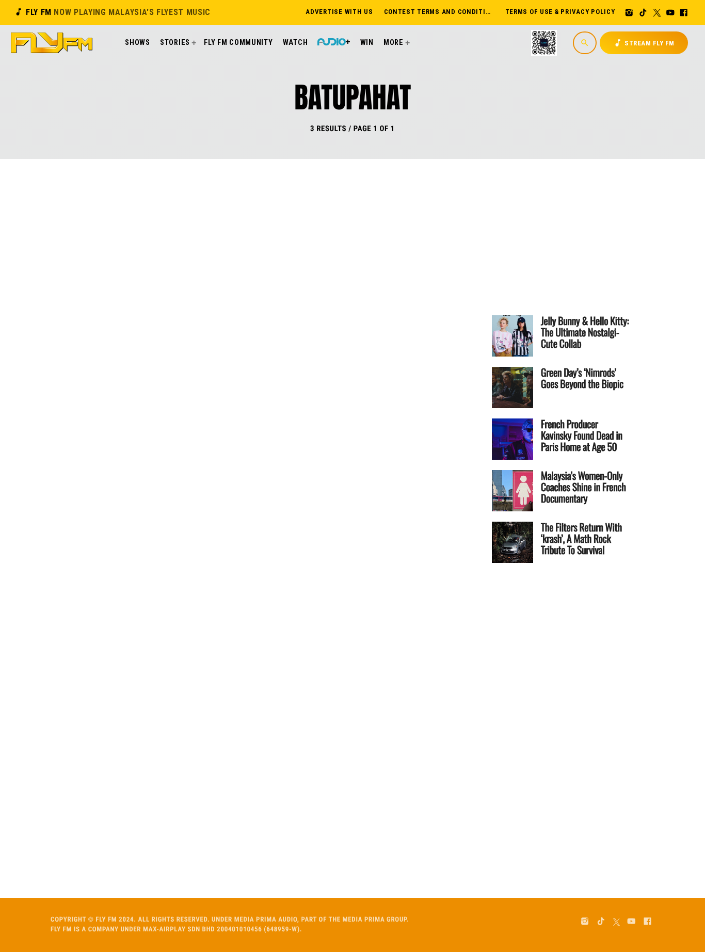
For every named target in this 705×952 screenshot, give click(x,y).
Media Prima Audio (265, 920)
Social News (237, 253)
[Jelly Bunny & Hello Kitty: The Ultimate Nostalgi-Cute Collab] (512, 336)
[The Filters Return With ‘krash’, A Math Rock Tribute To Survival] (512, 542)
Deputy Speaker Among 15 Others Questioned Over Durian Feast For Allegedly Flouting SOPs (310, 294)
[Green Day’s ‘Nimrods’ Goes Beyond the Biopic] (512, 387)
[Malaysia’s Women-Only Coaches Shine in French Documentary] (512, 490)
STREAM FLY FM (644, 42)
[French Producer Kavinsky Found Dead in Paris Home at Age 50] (512, 439)
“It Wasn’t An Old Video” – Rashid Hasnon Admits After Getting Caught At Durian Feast (313, 505)
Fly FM (112, 12)
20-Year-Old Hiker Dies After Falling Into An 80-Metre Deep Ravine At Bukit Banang (311, 717)
